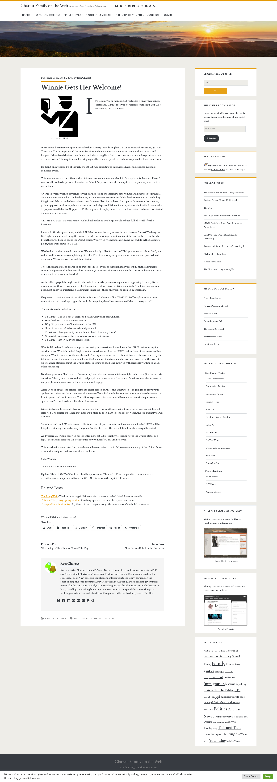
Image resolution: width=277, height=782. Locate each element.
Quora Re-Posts (213, 463)
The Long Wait (49, 496)
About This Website (99, 15)
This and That (229, 727)
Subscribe (211, 138)
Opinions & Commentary (218, 448)
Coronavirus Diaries (215, 386)
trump (214, 734)
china (222, 651)
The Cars (208, 208)
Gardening (235, 664)
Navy (237, 702)
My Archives (72, 15)
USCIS (98, 618)
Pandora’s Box (210, 313)
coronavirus (211, 656)
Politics (220, 709)
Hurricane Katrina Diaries (218, 417)
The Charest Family (130, 15)
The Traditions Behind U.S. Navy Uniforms (224, 192)
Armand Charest (213, 492)
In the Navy (211, 425)
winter (206, 741)
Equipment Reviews (215, 394)
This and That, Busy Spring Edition (60, 500)
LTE (237, 690)
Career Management (215, 378)
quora (217, 716)
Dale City (224, 656)
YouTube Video (232, 741)
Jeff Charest (211, 484)
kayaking (241, 684)
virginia (235, 734)
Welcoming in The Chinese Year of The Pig (64, 548)
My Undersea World (213, 336)
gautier (209, 671)
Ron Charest (84, 77)
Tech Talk (210, 455)
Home (26, 15)
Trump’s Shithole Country (55, 504)
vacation (224, 734)
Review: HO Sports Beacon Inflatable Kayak (224, 246)
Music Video (227, 702)
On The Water (212, 440)
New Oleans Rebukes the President (144, 548)
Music (215, 702)
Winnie (244, 734)
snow (214, 722)
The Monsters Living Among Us (219, 269)
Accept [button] (268, 776)
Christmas (232, 650)
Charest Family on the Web (44, 5)
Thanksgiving (211, 728)
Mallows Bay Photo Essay (215, 254)
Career (217, 651)
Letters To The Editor (219, 690)
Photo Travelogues (212, 298)
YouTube (217, 740)
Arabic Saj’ (209, 650)
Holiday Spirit (219, 672)
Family (218, 663)
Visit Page (5, 22)
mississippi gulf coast (233, 697)
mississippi (212, 696)
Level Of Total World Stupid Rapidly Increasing (220, 237)
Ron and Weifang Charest (216, 306)
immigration (83, 618)
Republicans (237, 717)
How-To (210, 409)
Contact (153, 15)
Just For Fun (211, 432)
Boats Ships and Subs (213, 321)
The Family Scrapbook (214, 329)
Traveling (207, 734)
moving (208, 702)
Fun (228, 664)
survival (232, 721)
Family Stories (55, 618)
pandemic (208, 709)
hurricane (229, 677)
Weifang (110, 618)
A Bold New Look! (212, 262)
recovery (226, 716)
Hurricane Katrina (212, 344)
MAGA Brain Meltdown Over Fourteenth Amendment (223, 225)
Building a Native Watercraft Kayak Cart (222, 215)
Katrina (230, 684)
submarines (222, 722)
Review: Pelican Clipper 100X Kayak (220, 200)
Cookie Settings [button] (251, 776)
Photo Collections (47, 15)
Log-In (167, 15)
